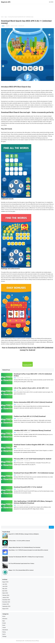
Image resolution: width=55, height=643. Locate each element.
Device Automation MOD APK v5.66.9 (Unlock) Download (33, 402)
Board (3, 625)
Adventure (4, 618)
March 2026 (5, 593)
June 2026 (4, 586)
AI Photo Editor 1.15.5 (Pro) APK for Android (19, 540)
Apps (6, 16)
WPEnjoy (37, 640)
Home (2, 16)
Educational (5, 629)
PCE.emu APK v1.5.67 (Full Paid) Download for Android (32, 459)
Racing (4, 632)
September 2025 (6, 606)
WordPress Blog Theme (29, 640)
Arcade (4, 623)
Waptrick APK (5, 2)
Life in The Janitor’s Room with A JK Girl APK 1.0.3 (31, 388)
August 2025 (5, 608)
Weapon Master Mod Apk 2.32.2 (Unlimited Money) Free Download (24, 547)
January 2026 (5, 597)
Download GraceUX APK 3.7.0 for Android (28, 487)
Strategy (4, 636)
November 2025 (6, 602)
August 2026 (5, 582)
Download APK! (27, 365)
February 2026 (5, 595)
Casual (4, 627)
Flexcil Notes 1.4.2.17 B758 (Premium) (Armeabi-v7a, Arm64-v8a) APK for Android (28, 550)
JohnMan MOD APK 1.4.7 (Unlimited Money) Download (32, 430)
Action (3, 616)
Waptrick (7, 25)
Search (51, 527)
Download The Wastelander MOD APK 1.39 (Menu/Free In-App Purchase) (26, 556)
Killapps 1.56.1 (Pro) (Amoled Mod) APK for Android (21, 570)
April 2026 (4, 590)
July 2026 (4, 584)
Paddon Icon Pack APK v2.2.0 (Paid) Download (29, 416)
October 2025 (5, 604)
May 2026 (4, 588)
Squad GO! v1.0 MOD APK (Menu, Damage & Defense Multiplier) (24, 534)
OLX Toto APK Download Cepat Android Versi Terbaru (21, 563)
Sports (4, 634)
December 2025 (6, 599)
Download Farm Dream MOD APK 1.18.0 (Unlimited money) (34, 473)
